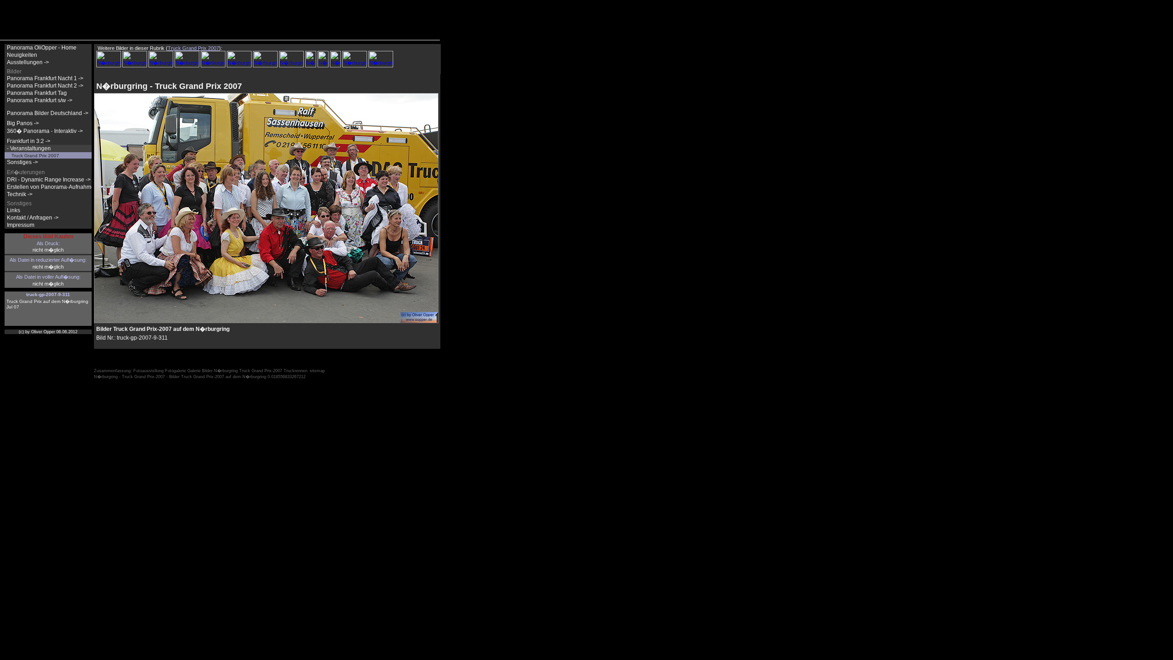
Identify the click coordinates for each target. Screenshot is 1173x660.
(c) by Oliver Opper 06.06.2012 (48, 332)
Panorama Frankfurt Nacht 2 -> (45, 85)
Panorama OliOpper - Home (42, 47)
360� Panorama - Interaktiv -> (45, 131)
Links (13, 210)
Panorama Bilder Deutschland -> (47, 113)
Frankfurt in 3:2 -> (28, 141)
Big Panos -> (23, 123)
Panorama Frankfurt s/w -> (39, 100)
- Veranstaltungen (29, 148)
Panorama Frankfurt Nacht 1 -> (45, 78)
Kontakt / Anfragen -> (33, 217)
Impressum (20, 225)
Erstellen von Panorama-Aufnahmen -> (55, 187)
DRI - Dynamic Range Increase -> (49, 179)
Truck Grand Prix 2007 (35, 155)
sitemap (317, 370)
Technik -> (20, 194)
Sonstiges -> (22, 162)
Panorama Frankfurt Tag (37, 93)
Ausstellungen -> (28, 62)
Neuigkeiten (22, 55)
